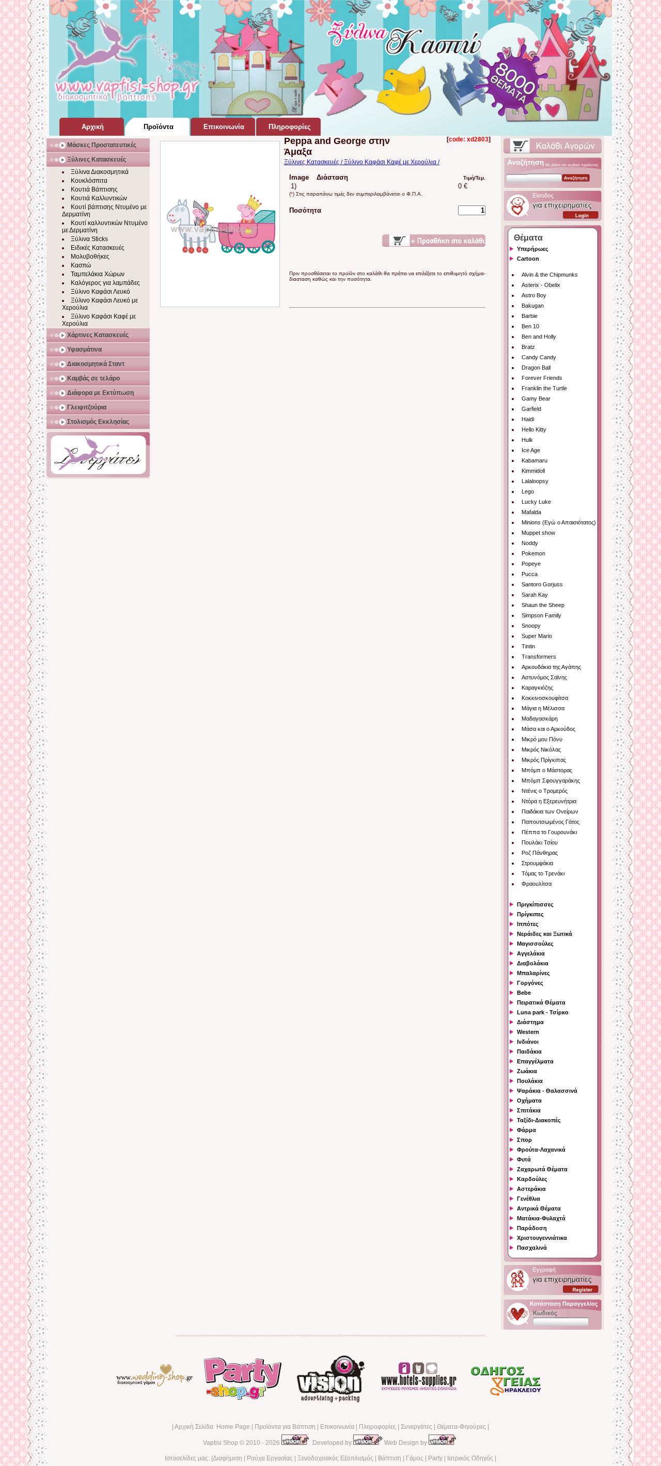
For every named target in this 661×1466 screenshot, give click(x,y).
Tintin (528, 646)
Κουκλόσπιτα (89, 180)
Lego (528, 491)
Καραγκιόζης (537, 687)
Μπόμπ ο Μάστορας (547, 770)
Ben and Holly (539, 336)
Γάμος (414, 1458)
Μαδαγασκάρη (540, 718)
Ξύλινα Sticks (89, 239)
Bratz (528, 347)
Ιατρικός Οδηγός (470, 1458)
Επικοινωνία (337, 1426)
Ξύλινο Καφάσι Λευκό (100, 291)
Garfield (531, 409)
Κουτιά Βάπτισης (94, 189)
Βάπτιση (389, 1458)
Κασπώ (81, 265)
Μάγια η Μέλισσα (543, 708)
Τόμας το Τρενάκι (543, 873)
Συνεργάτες (416, 1426)
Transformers (539, 657)
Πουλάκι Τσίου (540, 842)
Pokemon (533, 553)
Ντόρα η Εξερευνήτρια (549, 801)
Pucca (530, 574)
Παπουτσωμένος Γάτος (550, 822)
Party (435, 1458)
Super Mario (537, 636)
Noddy (530, 543)
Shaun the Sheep (543, 605)
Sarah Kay (535, 595)
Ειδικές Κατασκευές (97, 247)
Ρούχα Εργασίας (270, 1458)
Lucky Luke (536, 502)
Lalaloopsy (535, 481)
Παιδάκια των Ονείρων (550, 811)
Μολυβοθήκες (90, 256)
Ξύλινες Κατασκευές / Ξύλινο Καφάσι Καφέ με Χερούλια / (361, 162)
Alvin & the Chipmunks (550, 275)
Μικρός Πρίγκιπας (544, 760)
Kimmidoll (533, 471)
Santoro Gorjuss (542, 584)
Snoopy (531, 626)
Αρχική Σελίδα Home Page (212, 1426)
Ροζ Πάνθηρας (540, 853)
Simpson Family (541, 615)
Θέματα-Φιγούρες (461, 1426)
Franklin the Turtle (544, 388)
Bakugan (533, 305)
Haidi (528, 419)
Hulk (527, 440)
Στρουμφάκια (537, 863)
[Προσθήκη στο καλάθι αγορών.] (433, 240)
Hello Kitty (534, 429)
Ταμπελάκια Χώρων (97, 274)
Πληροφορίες (377, 1426)
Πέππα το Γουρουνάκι (549, 832)
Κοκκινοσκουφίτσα (545, 698)
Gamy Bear (536, 398)
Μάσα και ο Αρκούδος (548, 729)
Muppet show (538, 533)
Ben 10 (530, 326)
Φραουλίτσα (537, 884)
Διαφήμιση (227, 1458)
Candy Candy (539, 357)
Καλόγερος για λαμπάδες (105, 282)
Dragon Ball (536, 367)
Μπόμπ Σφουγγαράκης (551, 780)
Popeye (531, 564)
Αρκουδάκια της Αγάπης (551, 667)
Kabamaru (534, 460)
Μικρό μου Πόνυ (542, 739)
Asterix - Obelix (541, 285)
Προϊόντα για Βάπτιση (285, 1426)
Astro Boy (534, 295)
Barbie (530, 316)
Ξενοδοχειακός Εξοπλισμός (335, 1458)
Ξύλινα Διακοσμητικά (100, 172)
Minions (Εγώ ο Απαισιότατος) (559, 522)
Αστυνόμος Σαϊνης (544, 677)
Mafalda (531, 512)
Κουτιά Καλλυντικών (99, 198)
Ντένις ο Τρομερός (545, 791)
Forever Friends (542, 378)
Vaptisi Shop (220, 1442)
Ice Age (531, 450)
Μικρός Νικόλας (541, 749)
